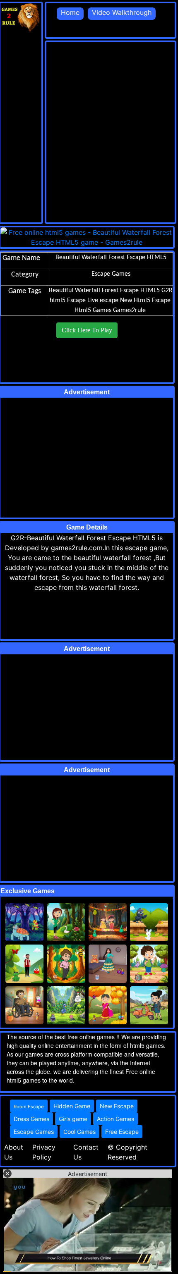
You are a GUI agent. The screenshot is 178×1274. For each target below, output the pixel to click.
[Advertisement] (89, 131)
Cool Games (79, 1131)
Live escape (102, 300)
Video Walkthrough (122, 12)
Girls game (73, 1118)
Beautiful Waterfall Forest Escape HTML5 (104, 290)
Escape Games (34, 1131)
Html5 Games (93, 310)
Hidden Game (71, 1105)
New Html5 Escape (145, 300)
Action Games (115, 1118)
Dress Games (31, 1118)
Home (70, 12)
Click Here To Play (87, 330)
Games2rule (129, 310)
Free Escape (122, 1131)
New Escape (117, 1105)
